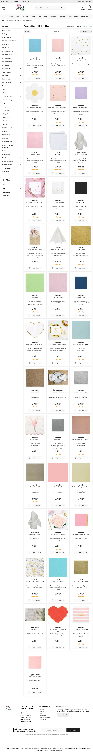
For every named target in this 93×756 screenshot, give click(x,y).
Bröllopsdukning (87, 26)
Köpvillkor (43, 710)
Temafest (3, 16)
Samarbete (43, 715)
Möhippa (76, 16)
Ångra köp (43, 719)
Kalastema (11, 16)
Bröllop (45, 16)
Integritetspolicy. (63, 734)
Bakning (70, 16)
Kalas (17, 16)
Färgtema (33, 16)
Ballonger (62, 16)
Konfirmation (84, 16)
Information (81, 1)
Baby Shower (25, 16)
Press (41, 713)
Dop (40, 16)
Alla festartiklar (53, 16)
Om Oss (42, 712)
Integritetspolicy (45, 717)
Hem (2, 20)
